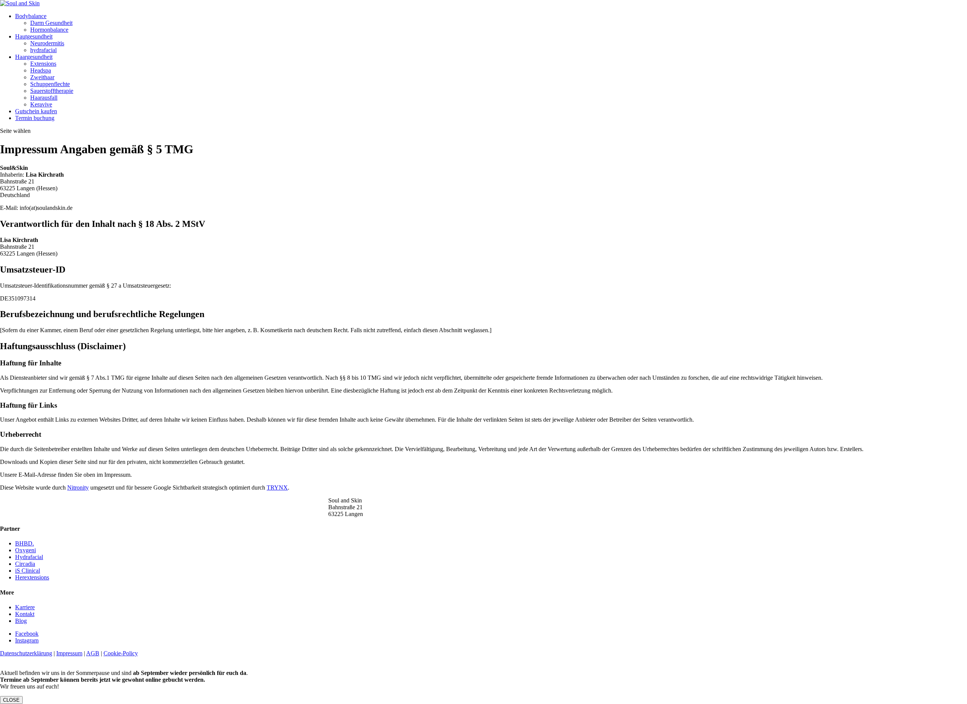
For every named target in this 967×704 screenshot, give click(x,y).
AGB (92, 653)
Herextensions (32, 577)
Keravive (41, 104)
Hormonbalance (49, 29)
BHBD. (24, 543)
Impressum (69, 653)
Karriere (25, 607)
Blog (21, 621)
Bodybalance (30, 16)
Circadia (25, 564)
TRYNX (277, 487)
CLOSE (11, 700)
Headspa (40, 70)
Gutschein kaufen (36, 111)
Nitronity (78, 487)
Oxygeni (25, 550)
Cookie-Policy (120, 653)
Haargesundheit (34, 57)
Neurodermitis (47, 43)
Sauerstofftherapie (51, 91)
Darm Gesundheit (51, 23)
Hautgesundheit (34, 36)
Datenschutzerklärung (26, 653)
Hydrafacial (29, 557)
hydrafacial (43, 50)
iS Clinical (27, 570)
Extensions (43, 63)
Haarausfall (43, 97)
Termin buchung (34, 118)
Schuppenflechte (50, 84)
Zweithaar (42, 77)
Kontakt (24, 614)
